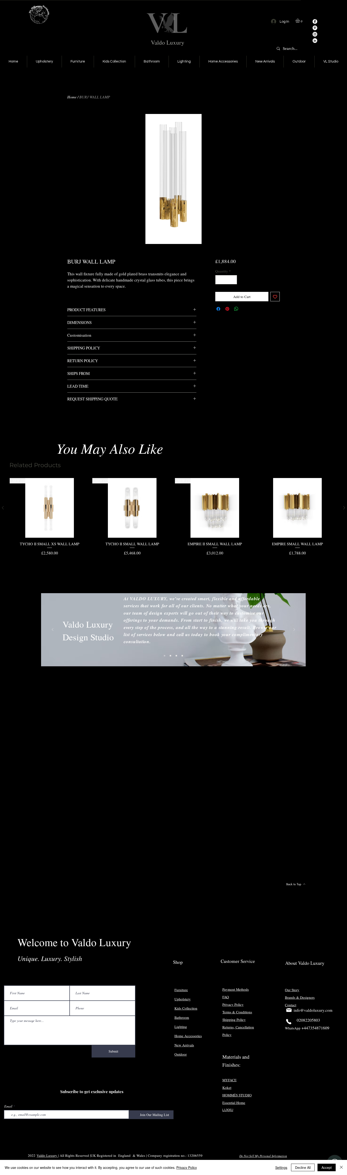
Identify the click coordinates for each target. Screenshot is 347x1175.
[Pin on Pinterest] (227, 309)
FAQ (225, 997)
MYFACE (229, 1080)
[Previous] (52, 630)
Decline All (303, 1167)
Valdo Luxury (167, 42)
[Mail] (289, 1010)
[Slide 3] (176, 655)
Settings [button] (281, 1167)
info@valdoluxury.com (313, 1010)
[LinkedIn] (315, 40)
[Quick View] (297, 508)
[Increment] (233, 279)
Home (71, 96)
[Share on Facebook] (218, 309)
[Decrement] (219, 279)
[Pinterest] (315, 27)
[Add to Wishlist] (275, 297)
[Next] (294, 630)
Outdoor (180, 1054)
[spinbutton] (226, 279)
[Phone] (289, 1022)
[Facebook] (315, 21)
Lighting (180, 1026)
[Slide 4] (182, 655)
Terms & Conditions (237, 1012)
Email (8, 1106)
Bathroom (181, 1017)
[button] (300, 20)
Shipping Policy (234, 1019)
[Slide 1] (164, 655)
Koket (226, 1087)
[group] (173, 517)
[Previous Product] (3, 508)
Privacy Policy (186, 1167)
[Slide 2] (170, 655)
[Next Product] (344, 508)
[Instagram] (315, 34)
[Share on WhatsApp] (236, 309)
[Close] (341, 1167)
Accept (327, 1167)
